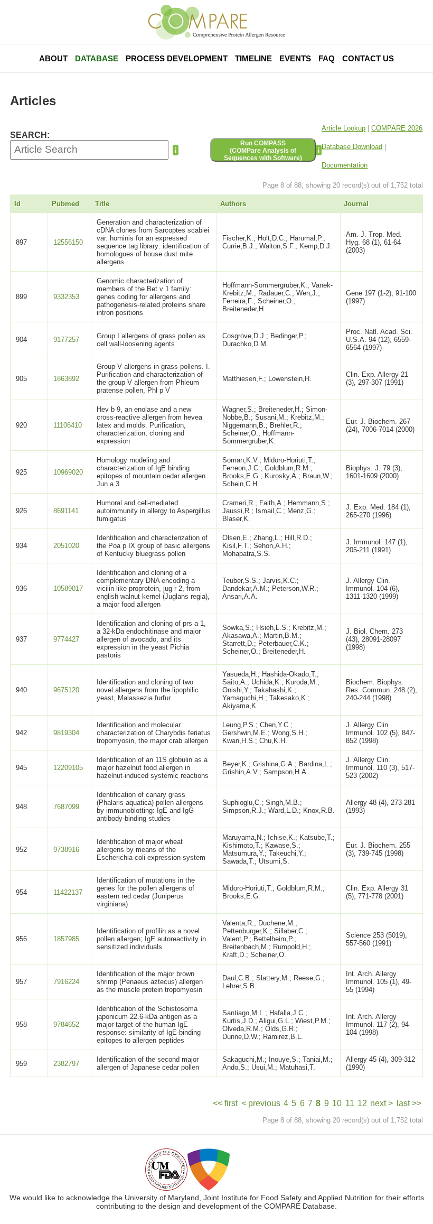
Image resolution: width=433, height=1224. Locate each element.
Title (102, 204)
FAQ (326, 58)
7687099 (66, 807)
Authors (233, 204)
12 (362, 1103)
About (53, 58)
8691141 (66, 511)
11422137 (67, 892)
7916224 (66, 982)
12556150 (68, 242)
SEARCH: (30, 135)
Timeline (253, 58)
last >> (409, 1103)
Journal (356, 204)
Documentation (345, 165)
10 (337, 1103)
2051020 (66, 546)
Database (96, 58)
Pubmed (65, 204)
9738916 (66, 850)
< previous (260, 1103)
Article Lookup (343, 128)
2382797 (66, 1064)
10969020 (68, 472)
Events (295, 58)
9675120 (66, 690)
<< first (225, 1103)
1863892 (66, 379)
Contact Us (368, 58)
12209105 (68, 768)
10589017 (68, 588)
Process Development (177, 58)
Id (17, 204)
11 (349, 1103)
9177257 (66, 340)
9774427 (66, 639)
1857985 (66, 939)
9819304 (66, 733)
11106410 (67, 425)
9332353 (66, 297)
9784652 (66, 1024)
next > (381, 1103)
